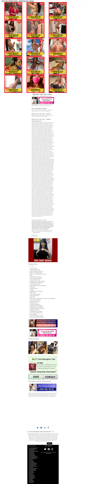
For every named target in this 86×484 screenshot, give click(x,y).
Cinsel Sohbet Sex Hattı (33, 456)
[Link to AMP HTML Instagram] (44, 428)
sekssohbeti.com (48, 453)
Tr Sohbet (30, 479)
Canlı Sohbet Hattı (32, 465)
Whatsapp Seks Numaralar (33, 451)
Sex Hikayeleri (42, 96)
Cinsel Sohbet (31, 478)
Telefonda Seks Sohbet (33, 468)
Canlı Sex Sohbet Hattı (33, 464)
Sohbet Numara (31, 454)
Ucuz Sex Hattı (31, 453)
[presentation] (56, 347)
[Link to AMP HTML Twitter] (37, 428)
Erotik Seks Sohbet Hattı (33, 466)
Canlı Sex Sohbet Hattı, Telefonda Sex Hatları (17, 1)
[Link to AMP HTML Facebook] (41, 428)
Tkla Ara (49, 443)
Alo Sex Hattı (31, 460)
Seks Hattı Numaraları (35, 96)
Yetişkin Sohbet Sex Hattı (33, 457)
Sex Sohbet (31, 467)
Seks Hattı (31, 473)
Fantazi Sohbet (31, 452)
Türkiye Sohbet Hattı (32, 469)
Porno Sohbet (31, 461)
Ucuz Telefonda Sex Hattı (33, 447)
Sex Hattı (30, 459)
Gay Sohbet (31, 480)
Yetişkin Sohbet (31, 481)
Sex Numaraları (31, 475)
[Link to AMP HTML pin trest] (48, 428)
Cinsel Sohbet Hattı (32, 455)
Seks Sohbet (31, 471)
